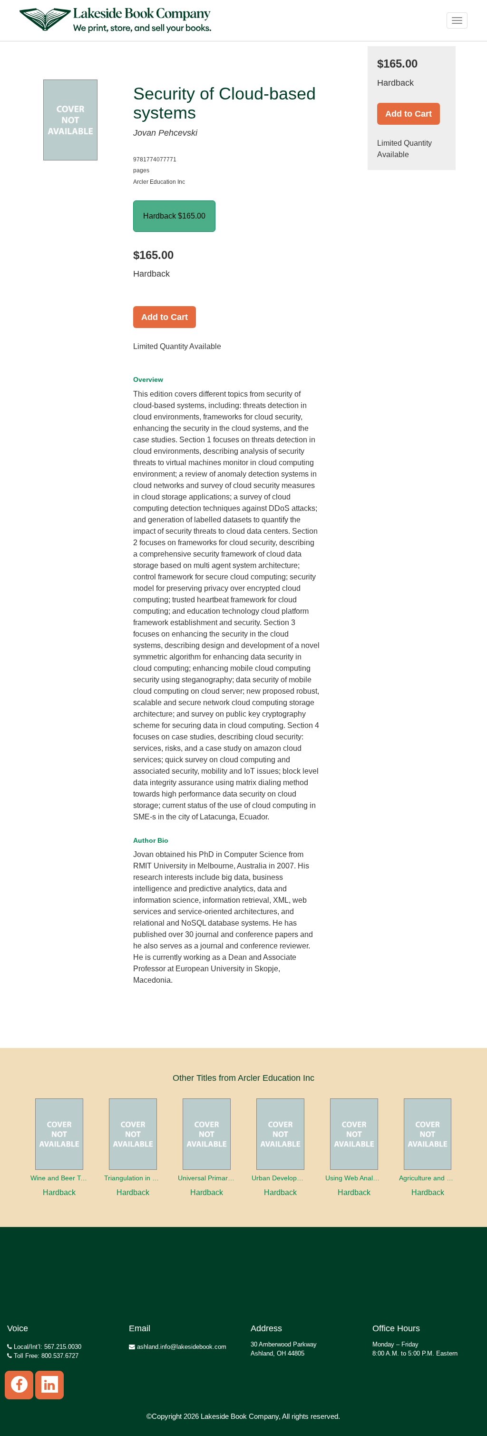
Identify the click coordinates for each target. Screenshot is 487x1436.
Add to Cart (164, 317)
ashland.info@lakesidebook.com (180, 1346)
